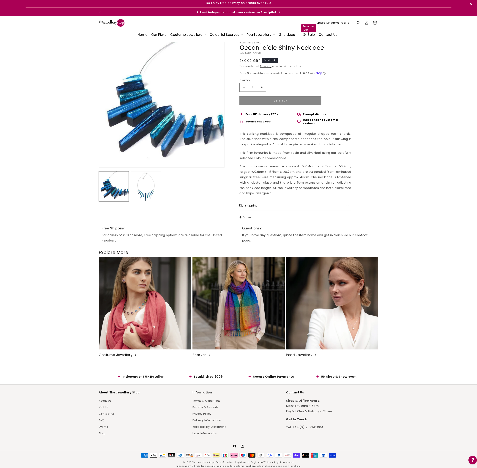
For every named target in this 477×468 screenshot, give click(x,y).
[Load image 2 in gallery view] (146, 186)
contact (361, 235)
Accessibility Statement (209, 427)
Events (103, 427)
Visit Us (104, 407)
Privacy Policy (201, 413)
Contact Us (107, 413)
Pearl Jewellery (299, 355)
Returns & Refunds (205, 407)
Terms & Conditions (206, 400)
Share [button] (247, 217)
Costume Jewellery (115, 355)
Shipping (265, 66)
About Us (105, 400)
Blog (102, 433)
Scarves (199, 355)
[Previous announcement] (100, 12)
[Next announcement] (377, 12)
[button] (358, 23)
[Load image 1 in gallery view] (114, 186)
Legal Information (204, 433)
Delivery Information (206, 420)
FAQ (101, 420)
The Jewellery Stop (203, 462)
